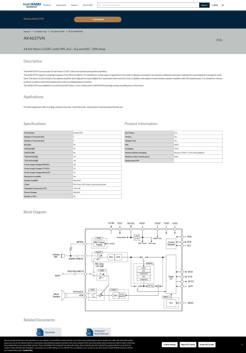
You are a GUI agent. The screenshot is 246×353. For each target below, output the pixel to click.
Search (204, 5)
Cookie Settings (170, 345)
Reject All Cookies (188, 345)
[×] (242, 344)
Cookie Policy (27, 350)
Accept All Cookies (207, 345)
